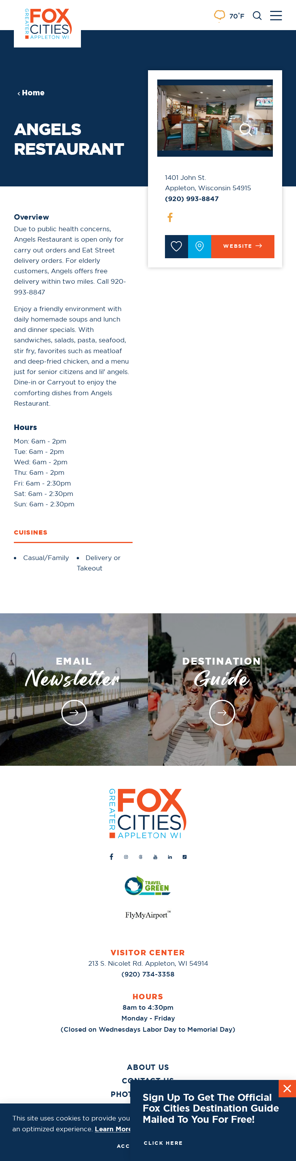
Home (33, 92)
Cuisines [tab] (30, 532)
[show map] (199, 246)
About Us (148, 1067)
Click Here (163, 1142)
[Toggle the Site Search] (257, 15)
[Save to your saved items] (176, 246)
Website (237, 245)
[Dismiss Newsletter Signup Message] (287, 1088)
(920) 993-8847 (192, 199)
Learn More (113, 1129)
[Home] (148, 813)
